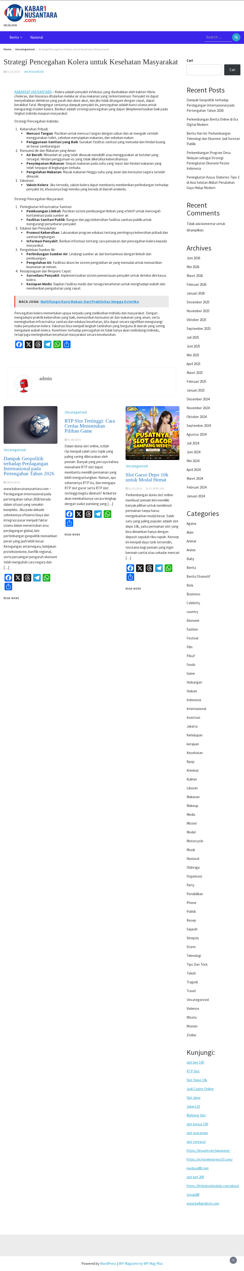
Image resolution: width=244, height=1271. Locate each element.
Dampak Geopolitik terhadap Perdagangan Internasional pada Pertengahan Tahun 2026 (29, 466)
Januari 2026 (196, 293)
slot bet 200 (195, 1177)
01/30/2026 (74, 439)
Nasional (36, 37)
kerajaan (193, 744)
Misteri (192, 823)
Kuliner (192, 779)
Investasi (193, 717)
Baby (190, 558)
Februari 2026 (196, 284)
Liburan (192, 788)
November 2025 (198, 311)
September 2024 (199, 425)
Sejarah (192, 929)
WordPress (108, 1263)
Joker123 (193, 1106)
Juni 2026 (193, 258)
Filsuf (191, 655)
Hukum (192, 691)
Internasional (196, 708)
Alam (190, 532)
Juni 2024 (193, 452)
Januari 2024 (196, 496)
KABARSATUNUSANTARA (33, 92)
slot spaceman (197, 1133)
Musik (191, 849)
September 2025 (199, 328)
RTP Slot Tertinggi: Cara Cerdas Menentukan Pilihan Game (90, 426)
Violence (193, 1008)
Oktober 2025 (196, 319)
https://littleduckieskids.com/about (213, 1186)
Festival (192, 638)
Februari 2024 (196, 487)
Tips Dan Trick (197, 964)
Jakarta (192, 726)
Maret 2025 (195, 372)
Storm (191, 946)
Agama (191, 523)
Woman (192, 1026)
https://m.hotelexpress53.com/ (210, 1159)
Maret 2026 (195, 275)
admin (45, 378)
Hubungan (194, 682)
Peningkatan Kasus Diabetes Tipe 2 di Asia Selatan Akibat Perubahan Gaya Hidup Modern (213, 182)
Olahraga (193, 867)
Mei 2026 (193, 267)
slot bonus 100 (197, 1124)
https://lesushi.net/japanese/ (208, 1150)
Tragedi (192, 982)
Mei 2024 (193, 461)
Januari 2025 (196, 390)
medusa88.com (197, 1168)
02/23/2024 (13, 71)
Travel (191, 991)
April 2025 (193, 364)
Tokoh (191, 973)
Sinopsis (193, 938)
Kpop (190, 761)
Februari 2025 (196, 381)
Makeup (192, 805)
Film (190, 647)
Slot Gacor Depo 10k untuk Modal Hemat (147, 477)
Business (193, 594)
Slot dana (193, 1097)
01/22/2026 (135, 488)
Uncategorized (34, 71)
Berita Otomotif (198, 576)
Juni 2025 (193, 346)
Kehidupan (195, 735)
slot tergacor (196, 1141)
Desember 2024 (198, 399)
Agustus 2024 (196, 434)
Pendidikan (195, 894)
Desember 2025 (198, 302)
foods (191, 664)
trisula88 (193, 1194)
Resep (191, 920)
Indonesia (194, 700)
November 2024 (198, 408)
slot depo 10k (155, 488)
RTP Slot (193, 1071)
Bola (190, 585)
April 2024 (193, 469)
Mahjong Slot (196, 1115)
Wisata (192, 1017)
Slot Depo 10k (197, 1080)
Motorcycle (195, 841)
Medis (191, 814)
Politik (191, 911)
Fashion (192, 629)
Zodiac (192, 1035)
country (192, 611)
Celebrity (193, 603)
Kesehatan (195, 752)
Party (190, 885)
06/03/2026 (13, 482)
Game (191, 673)
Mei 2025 (193, 355)
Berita (14, 37)
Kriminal (192, 770)
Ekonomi (193, 620)
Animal (191, 541)
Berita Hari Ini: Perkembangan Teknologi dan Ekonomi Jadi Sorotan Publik (213, 138)
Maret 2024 (195, 478)
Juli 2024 (193, 443)
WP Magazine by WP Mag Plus (141, 1263)
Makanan (193, 797)
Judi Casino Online (200, 1089)
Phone (191, 902)
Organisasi (194, 876)
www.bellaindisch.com (203, 1203)
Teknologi (194, 955)
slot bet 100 (195, 1062)
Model (191, 832)
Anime (191, 550)
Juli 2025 (193, 337)
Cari (190, 60)
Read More (11, 598)
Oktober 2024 (196, 416)
